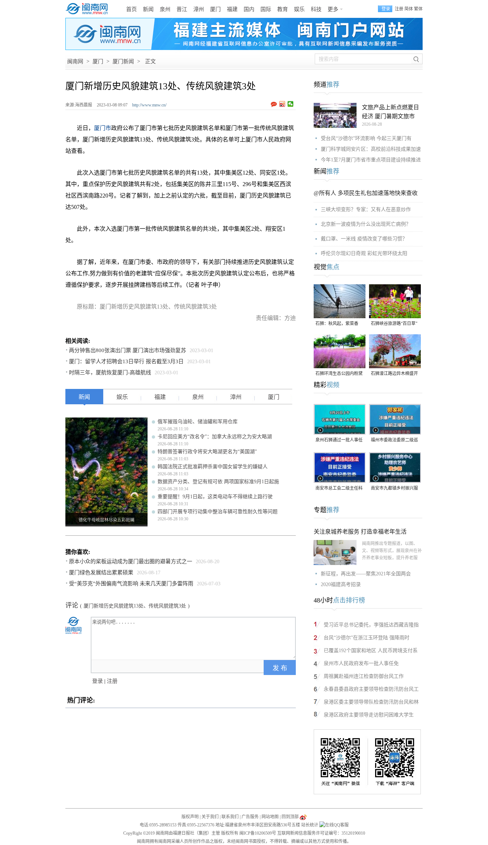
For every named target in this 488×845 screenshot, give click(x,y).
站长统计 (309, 825)
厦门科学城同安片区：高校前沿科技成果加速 (371, 149)
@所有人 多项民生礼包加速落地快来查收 (366, 193)
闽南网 (75, 61)
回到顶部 (290, 816)
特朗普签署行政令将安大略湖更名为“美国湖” (207, 451)
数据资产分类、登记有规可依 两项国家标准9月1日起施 (218, 481)
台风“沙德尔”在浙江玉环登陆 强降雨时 (366, 637)
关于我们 (210, 816)
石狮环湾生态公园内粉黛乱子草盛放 (339, 374)
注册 (399, 8)
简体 (408, 8)
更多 (333, 9)
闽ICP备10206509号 (257, 833)
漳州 (198, 9)
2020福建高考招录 (341, 584)
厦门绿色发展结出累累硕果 (101, 572)
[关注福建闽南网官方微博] (303, 816)
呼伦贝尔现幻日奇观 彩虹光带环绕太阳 (364, 253)
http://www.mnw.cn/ (149, 105)
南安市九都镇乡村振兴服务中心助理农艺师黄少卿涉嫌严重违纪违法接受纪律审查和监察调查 (394, 489)
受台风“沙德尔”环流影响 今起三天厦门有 (366, 138)
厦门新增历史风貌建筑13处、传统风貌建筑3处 (135, 606)
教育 (282, 9)
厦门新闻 (123, 61)
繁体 (418, 8)
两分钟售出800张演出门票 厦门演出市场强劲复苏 (127, 350)
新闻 (148, 9)
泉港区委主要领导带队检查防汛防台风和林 (371, 702)
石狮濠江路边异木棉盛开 (394, 373)
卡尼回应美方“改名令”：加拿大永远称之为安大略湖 (215, 436)
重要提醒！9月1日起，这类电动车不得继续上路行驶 (215, 496)
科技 (316, 9)
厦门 (215, 9)
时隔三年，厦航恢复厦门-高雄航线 (110, 372)
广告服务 (250, 816)
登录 (97, 681)
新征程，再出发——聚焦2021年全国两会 (366, 573)
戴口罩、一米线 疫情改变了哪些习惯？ (364, 238)
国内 (249, 9)
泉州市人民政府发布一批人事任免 (361, 663)
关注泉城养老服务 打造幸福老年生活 (360, 532)
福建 (232, 9)
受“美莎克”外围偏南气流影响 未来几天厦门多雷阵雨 (131, 583)
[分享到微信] (291, 104)
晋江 (181, 9)
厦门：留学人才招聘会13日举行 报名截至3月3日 (126, 361)
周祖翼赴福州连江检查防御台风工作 (364, 676)
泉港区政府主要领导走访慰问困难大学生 (369, 715)
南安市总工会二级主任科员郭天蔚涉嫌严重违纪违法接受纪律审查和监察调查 (339, 489)
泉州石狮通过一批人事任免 (339, 441)
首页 (131, 9)
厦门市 (102, 128)
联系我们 (230, 816)
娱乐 (299, 9)
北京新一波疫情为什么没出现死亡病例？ (366, 224)
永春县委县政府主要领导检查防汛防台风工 (371, 689)
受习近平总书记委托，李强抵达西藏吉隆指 (371, 625)
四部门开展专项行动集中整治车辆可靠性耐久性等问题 (218, 511)
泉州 (165, 9)
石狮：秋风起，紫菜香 (336, 323)
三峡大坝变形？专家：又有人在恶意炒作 (366, 209)
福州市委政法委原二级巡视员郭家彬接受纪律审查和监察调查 (394, 441)
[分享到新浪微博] (282, 104)
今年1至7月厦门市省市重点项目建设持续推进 (371, 159)
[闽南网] (88, 9)
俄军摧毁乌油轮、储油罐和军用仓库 (198, 421)
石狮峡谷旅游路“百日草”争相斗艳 (394, 324)
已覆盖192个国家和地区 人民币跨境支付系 (371, 650)
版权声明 (190, 816)
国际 (265, 9)
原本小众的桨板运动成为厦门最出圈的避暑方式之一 (130, 561)
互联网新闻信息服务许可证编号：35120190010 (321, 833)
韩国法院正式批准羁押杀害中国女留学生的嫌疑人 (213, 466)
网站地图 (270, 816)
